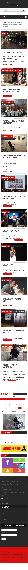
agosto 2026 (12, 396)
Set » (24, 411)
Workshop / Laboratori (7, 102)
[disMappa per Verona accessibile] (14, 2)
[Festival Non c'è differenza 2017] (14, 40)
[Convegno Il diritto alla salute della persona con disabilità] (14, 183)
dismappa (17, 33)
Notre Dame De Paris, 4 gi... (9, 442)
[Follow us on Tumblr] (17, 5)
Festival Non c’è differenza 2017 (12, 52)
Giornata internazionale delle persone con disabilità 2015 (12, 91)
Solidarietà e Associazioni (8, 177)
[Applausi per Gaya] (14, 252)
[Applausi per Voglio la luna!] (14, 218)
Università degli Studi (7, 137)
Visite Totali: (5, 518)
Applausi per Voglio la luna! (11, 231)
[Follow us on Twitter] (13, 5)
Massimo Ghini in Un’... (8, 439)
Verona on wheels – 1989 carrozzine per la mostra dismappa (14, 157)
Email (3, 532)
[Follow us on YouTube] (15, 5)
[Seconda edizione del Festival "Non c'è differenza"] (14, 108)
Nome (2, 528)
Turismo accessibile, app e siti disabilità (11, 71)
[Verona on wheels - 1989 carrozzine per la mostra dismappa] (14, 143)
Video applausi (5, 212)
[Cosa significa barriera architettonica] (14, 352)
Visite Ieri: (5, 511)
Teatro (3, 33)
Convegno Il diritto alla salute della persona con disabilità (14, 197)
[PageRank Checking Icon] (7, 498)
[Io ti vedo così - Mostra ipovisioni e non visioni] (14, 318)
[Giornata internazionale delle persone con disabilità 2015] (14, 77)
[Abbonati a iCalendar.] (13, 411)
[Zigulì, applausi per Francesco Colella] (14, 286)
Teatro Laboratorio (7, 280)
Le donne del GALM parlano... (10, 435)
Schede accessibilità (7, 346)
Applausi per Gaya (8, 265)
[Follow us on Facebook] (11, 5)
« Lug (1, 411)
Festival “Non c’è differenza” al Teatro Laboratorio (12, 338)
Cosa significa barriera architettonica (10, 366)
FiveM (2, 543)
